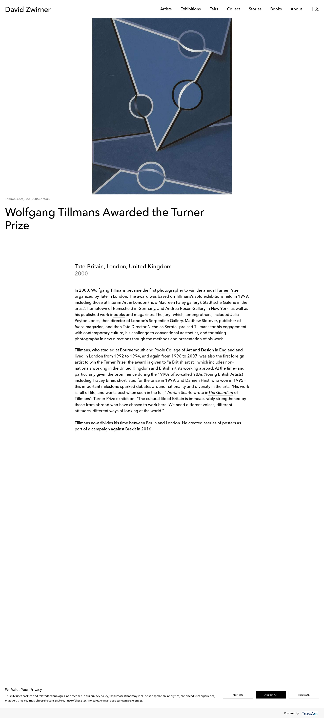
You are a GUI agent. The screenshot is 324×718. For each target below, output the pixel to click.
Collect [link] (233, 9)
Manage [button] (238, 694)
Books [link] (276, 9)
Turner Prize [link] (227, 291)
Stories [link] (255, 9)
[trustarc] (309, 713)
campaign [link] (100, 429)
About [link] (296, 9)
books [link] (119, 315)
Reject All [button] (304, 694)
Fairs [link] (214, 9)
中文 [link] (315, 9)
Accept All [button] (271, 694)
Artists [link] (166, 9)
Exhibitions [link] (190, 9)
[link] (220, 393)
